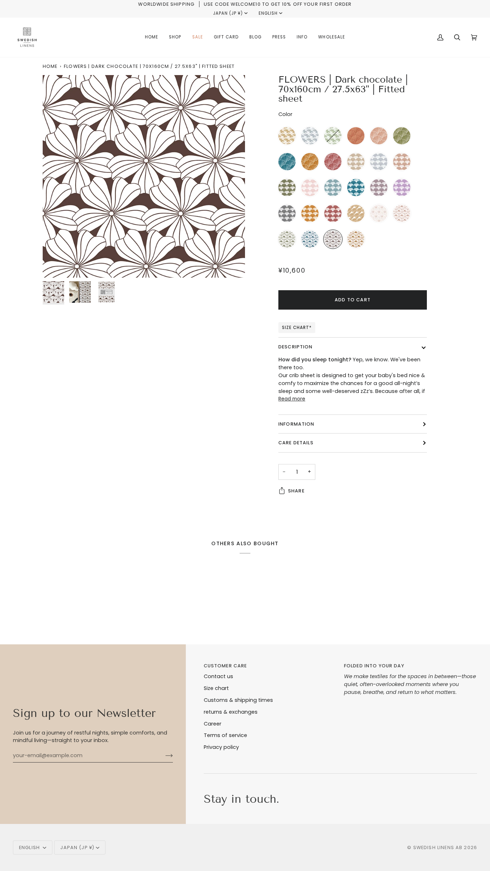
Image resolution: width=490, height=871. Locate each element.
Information (296, 424)
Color (285, 114)
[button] (175, 37)
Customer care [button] (225, 666)
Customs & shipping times (238, 700)
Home (50, 66)
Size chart (216, 688)
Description (295, 347)
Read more (291, 398)
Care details (296, 443)
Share (296, 491)
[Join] (163, 755)
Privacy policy (221, 747)
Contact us (218, 676)
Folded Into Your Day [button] (374, 666)
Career (212, 723)
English (268, 13)
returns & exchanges (231, 711)
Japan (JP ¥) (228, 13)
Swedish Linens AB (438, 847)
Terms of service (225, 735)
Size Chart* (297, 327)
